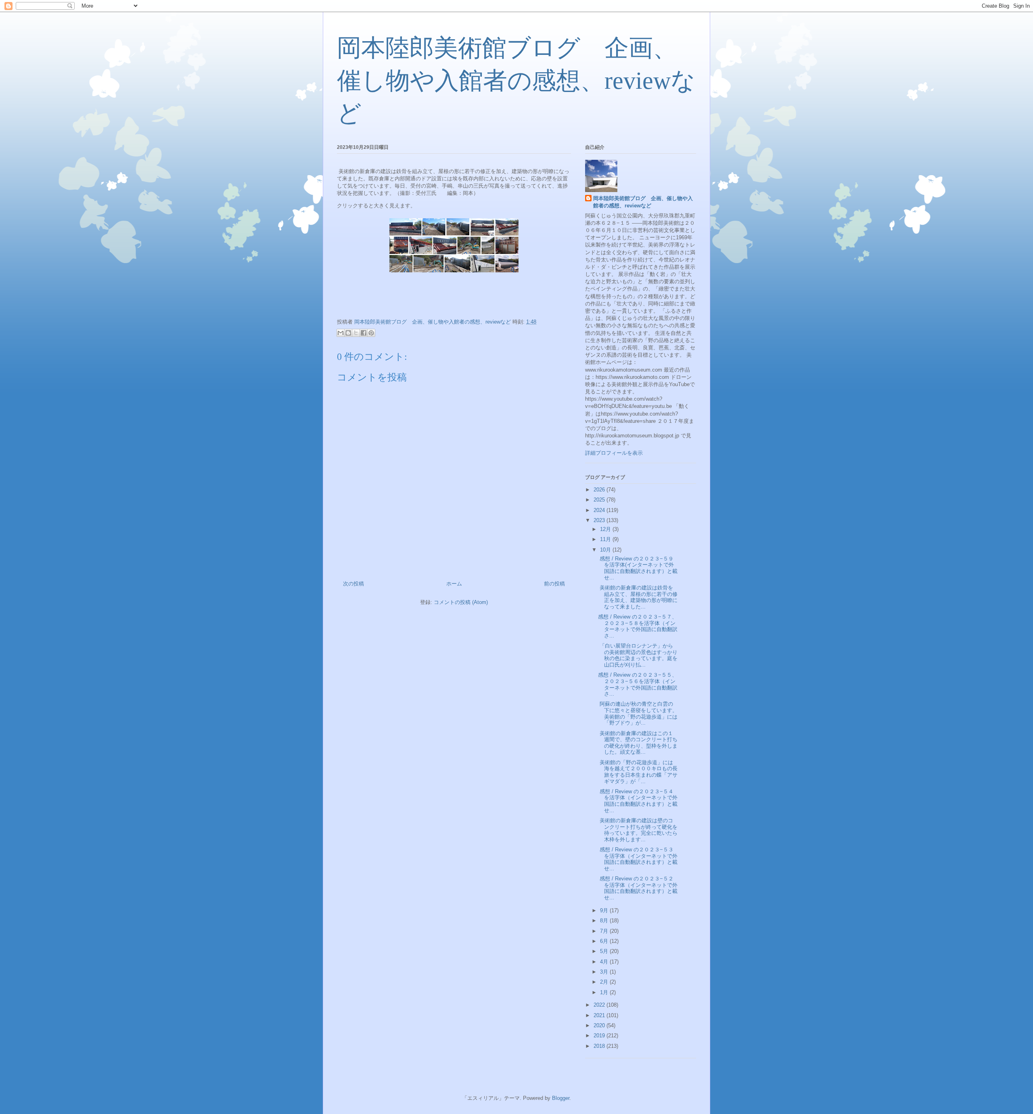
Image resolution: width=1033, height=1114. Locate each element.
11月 (606, 539)
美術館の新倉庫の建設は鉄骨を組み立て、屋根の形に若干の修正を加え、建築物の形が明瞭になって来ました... (638, 597)
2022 (600, 1005)
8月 (605, 921)
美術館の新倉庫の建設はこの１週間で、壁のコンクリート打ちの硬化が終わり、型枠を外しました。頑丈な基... (638, 742)
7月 (605, 931)
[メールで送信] (341, 333)
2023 (600, 520)
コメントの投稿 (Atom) (461, 602)
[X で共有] (356, 333)
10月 (606, 550)
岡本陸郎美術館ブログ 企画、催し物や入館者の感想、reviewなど (516, 81)
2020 (600, 1025)
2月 (605, 982)
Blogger (560, 1098)
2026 (600, 490)
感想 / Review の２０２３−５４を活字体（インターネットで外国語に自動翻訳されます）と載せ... (638, 800)
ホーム (454, 584)
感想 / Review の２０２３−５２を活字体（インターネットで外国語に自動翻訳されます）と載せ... (638, 888)
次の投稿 (353, 584)
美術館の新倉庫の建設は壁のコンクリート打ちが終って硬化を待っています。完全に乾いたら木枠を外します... (638, 829)
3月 (605, 972)
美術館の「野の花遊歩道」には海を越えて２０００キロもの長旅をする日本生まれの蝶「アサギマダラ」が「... (638, 771)
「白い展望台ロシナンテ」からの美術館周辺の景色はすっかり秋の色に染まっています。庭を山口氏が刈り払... (638, 655)
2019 (600, 1035)
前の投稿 (554, 584)
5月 (605, 951)
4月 (605, 962)
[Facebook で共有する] (364, 333)
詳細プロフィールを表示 (614, 453)
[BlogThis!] (348, 333)
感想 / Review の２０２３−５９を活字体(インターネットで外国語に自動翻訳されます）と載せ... (638, 568)
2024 (600, 510)
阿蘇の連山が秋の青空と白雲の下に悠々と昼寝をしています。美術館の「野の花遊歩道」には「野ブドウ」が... (638, 713)
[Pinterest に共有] (371, 333)
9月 (605, 910)
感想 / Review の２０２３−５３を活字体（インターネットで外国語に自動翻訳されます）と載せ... (638, 859)
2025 (600, 500)
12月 (606, 529)
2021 (600, 1015)
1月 (605, 992)
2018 (600, 1046)
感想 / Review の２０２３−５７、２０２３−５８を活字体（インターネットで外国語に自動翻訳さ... (638, 626)
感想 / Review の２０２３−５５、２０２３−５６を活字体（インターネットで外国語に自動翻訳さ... (638, 684)
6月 (605, 941)
